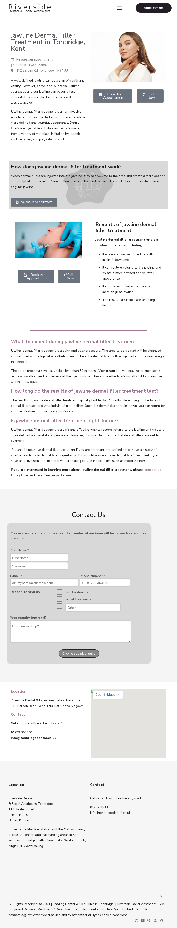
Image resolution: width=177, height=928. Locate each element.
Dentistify (63, 909)
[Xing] (149, 920)
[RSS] (155, 920)
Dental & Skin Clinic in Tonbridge (89, 904)
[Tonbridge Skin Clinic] (29, 8)
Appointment (154, 8)
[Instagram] (136, 920)
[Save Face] (161, 920)
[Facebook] (130, 920)
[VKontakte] (142, 920)
